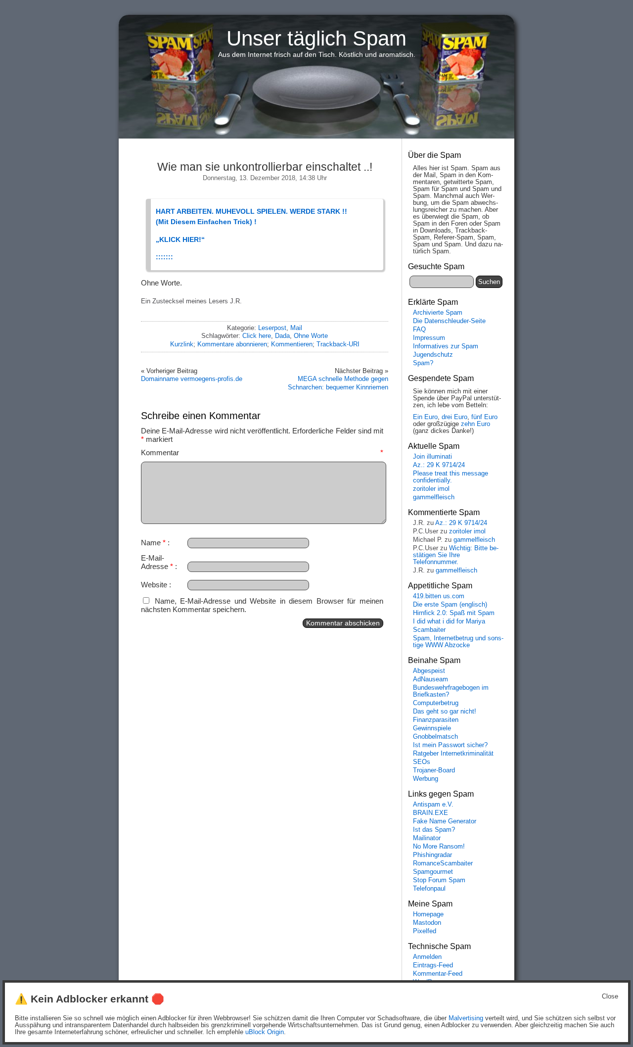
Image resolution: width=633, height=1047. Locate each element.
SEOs (421, 762)
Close (610, 996)
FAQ (419, 329)
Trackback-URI (338, 344)
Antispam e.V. (433, 804)
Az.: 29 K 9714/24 (439, 465)
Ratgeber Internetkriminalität (453, 753)
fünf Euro (484, 417)
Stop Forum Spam (439, 880)
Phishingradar (432, 855)
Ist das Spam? (434, 829)
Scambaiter (429, 629)
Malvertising (466, 1018)
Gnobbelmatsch (435, 736)
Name (153, 542)
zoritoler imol (431, 488)
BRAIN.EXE (430, 812)
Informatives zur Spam (445, 346)
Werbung (425, 778)
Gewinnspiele (432, 728)
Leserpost (272, 328)
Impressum (429, 337)
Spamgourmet (433, 871)
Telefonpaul (429, 888)
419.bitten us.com (438, 596)
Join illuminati (432, 456)
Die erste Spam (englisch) (450, 604)
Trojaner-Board (434, 770)
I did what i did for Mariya (449, 621)
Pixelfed (424, 931)
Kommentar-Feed (437, 973)
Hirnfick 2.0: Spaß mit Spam (454, 613)
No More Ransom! (439, 846)
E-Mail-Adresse (157, 562)
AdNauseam (430, 679)
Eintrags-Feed (433, 965)
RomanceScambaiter (443, 863)
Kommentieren (292, 344)
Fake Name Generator (444, 821)
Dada (282, 335)
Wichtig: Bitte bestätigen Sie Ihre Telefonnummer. (455, 555)
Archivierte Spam (437, 312)
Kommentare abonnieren (232, 344)
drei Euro (454, 417)
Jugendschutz (433, 354)
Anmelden (427, 956)
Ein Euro (425, 417)
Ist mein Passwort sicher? (450, 745)
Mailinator (427, 838)
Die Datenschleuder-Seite (449, 321)
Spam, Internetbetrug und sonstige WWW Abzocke (458, 642)
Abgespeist (429, 670)
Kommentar (262, 452)
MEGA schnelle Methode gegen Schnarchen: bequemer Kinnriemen (338, 382)
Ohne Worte (311, 335)
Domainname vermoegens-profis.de (191, 378)
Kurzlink (181, 344)
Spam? (423, 363)
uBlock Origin (264, 1032)
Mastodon (427, 922)
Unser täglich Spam (316, 38)
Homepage (428, 914)
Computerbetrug (435, 703)
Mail (296, 328)
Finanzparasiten (435, 719)
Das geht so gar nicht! (444, 711)
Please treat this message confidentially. (450, 477)
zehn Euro (475, 424)
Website (154, 584)
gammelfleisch (433, 497)
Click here (256, 335)
